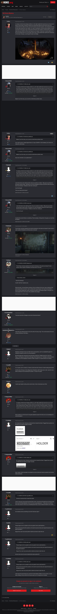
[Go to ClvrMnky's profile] (8, 424)
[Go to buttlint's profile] (8, 526)
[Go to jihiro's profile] (4, 17)
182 (8, 90)
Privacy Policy (24, 608)
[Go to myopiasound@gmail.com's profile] (8, 335)
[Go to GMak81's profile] (8, 353)
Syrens (8, 381)
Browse (3, 6)
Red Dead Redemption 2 (18, 17)
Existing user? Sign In (43, 2)
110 (8, 374)
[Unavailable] (34, 242)
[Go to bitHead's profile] (8, 264)
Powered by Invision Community (28, 611)
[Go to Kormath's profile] (8, 168)
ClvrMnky (9, 420)
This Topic (43, 6)
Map (13, 6)
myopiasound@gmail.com (8, 330)
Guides (8, 6)
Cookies (34, 608)
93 (8, 390)
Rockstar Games (31, 609)
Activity (26, 6)
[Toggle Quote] (16, 84)
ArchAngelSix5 (8, 312)
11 (8, 322)
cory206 (9, 365)
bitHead (9, 260)
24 (8, 358)
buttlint (8, 523)
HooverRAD (9, 81)
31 (8, 30)
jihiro (8, 16)
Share (45, 16)
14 (8, 340)
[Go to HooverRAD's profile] (8, 84)
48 (8, 235)
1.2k (8, 174)
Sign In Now (41, 590)
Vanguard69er (8, 396)
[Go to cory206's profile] (8, 368)
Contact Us (30, 608)
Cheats (21, 6)
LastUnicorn (9, 509)
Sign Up (52, 2)
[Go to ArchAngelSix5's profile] (8, 316)
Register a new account (17, 590)
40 (8, 518)
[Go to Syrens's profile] (8, 385)
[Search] (47, 6)
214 (8, 532)
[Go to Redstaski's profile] (8, 229)
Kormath (9, 165)
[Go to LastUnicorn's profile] (8, 512)
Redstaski (8, 226)
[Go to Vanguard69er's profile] (8, 400)
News (16, 6)
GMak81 (9, 349)
